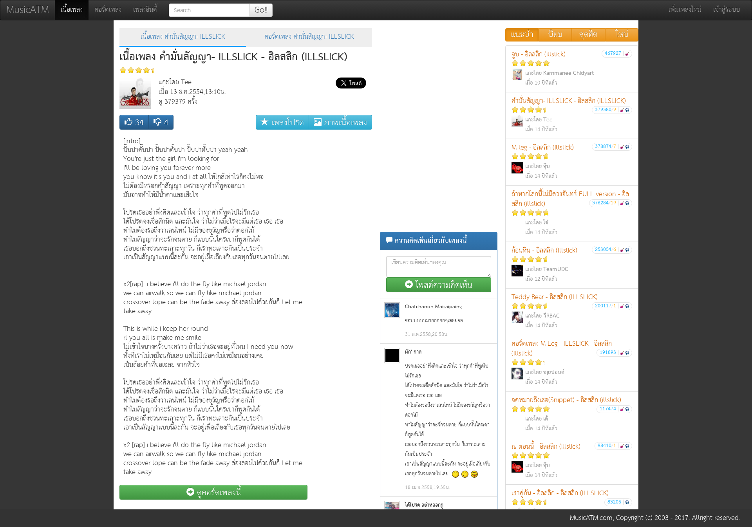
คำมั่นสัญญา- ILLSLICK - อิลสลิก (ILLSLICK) (569, 114)
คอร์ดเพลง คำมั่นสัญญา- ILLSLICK (309, 37)
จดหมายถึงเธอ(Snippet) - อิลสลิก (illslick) (566, 413)
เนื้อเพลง (75, 10)
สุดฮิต (588, 35)
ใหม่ (622, 35)
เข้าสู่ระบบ (726, 10)
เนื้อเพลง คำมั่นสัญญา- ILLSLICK (183, 37)
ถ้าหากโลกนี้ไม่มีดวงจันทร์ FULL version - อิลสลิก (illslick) (570, 212)
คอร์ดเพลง (107, 10)
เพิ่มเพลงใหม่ (685, 10)
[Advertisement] (340, 251)
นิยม (555, 35)
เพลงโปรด (286, 122)
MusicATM (27, 10)
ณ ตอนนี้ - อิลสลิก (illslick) (565, 460)
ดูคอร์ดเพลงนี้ (217, 492)
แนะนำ (521, 35)
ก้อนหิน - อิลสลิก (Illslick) (565, 264)
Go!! (261, 10)
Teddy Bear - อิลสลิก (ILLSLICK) (565, 310)
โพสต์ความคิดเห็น (442, 285)
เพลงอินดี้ (145, 10)
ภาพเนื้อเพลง (344, 122)
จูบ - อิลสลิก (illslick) (568, 68)
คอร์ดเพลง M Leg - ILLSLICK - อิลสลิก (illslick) (565, 362)
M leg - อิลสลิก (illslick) (565, 161)
